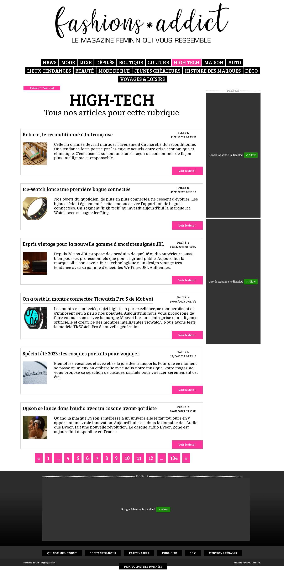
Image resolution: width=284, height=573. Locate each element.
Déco (251, 70)
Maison (213, 62)
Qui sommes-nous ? (62, 553)
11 (139, 458)
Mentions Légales (223, 553)
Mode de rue (114, 70)
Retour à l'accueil (42, 88)
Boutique (131, 62)
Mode (68, 62)
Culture (158, 62)
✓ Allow (251, 155)
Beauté (84, 70)
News (50, 62)
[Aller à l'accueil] (142, 23)
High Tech (187, 62)
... (58, 458)
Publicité (169, 553)
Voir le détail (187, 171)
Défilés (105, 62)
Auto (234, 62)
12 (150, 458)
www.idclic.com (253, 562)
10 (127, 458)
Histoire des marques (213, 70)
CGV (193, 553)
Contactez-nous (103, 553)
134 (174, 458)
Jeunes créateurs (157, 70)
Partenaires (139, 553)
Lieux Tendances (49, 70)
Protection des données (143, 566)
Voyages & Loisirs (142, 79)
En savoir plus (34, 154)
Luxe (85, 62)
